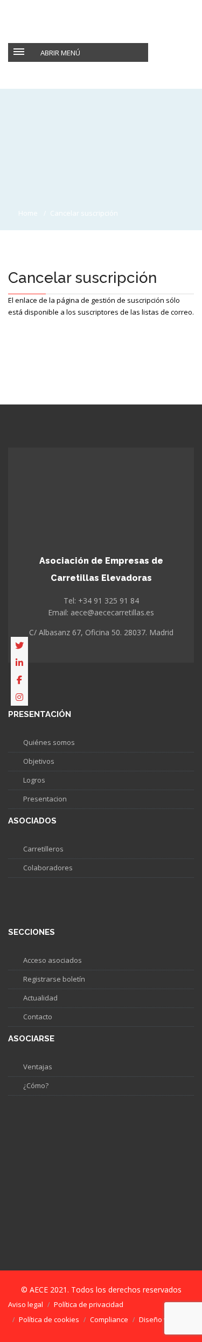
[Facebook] (19, 679)
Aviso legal (25, 1304)
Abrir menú (60, 53)
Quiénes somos (49, 742)
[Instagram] (19, 697)
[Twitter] (19, 645)
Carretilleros (43, 849)
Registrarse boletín (54, 979)
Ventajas (37, 1066)
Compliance (109, 1319)
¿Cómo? (35, 1085)
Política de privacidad (88, 1304)
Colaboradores (48, 867)
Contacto (37, 1016)
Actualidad (40, 998)
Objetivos (38, 761)
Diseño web (158, 1319)
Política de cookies (49, 1319)
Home (28, 213)
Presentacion (45, 799)
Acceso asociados (52, 960)
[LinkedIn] (19, 662)
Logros (34, 780)
